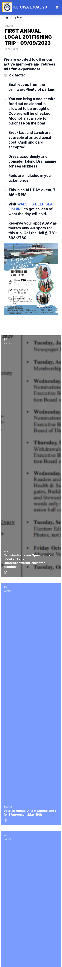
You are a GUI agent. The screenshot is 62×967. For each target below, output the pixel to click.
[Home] (7, 17)
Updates (18, 17)
